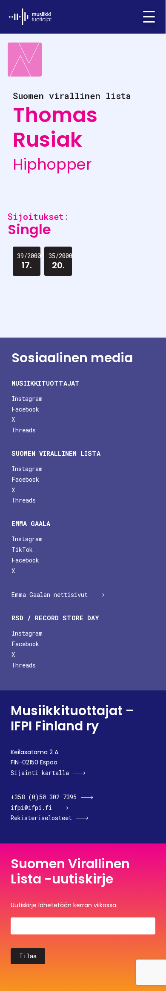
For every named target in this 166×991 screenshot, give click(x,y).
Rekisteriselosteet (41, 818)
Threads (23, 430)
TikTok (22, 549)
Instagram (27, 399)
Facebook (25, 409)
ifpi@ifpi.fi (31, 808)
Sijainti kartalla (40, 773)
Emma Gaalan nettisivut (49, 595)
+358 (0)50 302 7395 (44, 797)
